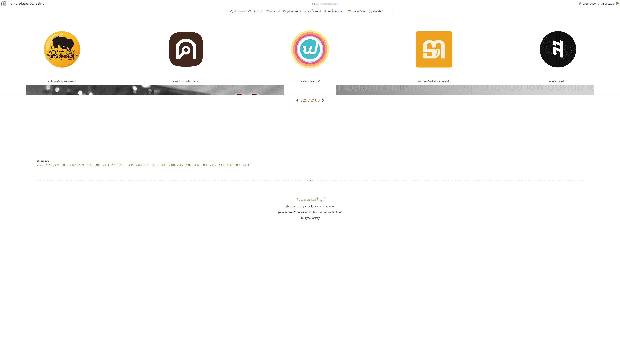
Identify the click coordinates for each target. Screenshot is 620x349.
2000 (246, 165)
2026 (40, 165)
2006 (205, 165)
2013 (147, 165)
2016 (122, 165)
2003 (229, 165)
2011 (163, 165)
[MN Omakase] (322, 100)
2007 (196, 165)
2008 (188, 165)
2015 (131, 165)
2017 (114, 165)
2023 (65, 165)
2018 (106, 165)
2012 (155, 165)
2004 (221, 165)
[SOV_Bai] (298, 100)
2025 (48, 165)
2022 (73, 165)
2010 (172, 165)
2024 (56, 165)
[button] (256, 10)
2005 (213, 165)
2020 (89, 165)
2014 (139, 165)
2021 (81, 165)
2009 (180, 165)
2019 (98, 165)
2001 (238, 165)
